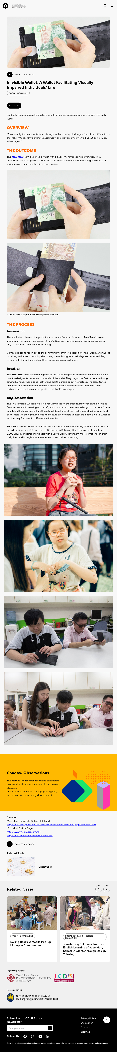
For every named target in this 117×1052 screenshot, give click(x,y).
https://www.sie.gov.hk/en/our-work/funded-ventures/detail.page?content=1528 (51, 824)
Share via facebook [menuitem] (21, 114)
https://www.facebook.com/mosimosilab (30, 835)
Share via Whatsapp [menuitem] (22, 120)
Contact (85, 1027)
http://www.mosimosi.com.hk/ (24, 831)
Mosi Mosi (17, 156)
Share (16, 105)
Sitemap (85, 1031)
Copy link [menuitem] (17, 126)
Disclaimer (87, 1022)
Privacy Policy (88, 1018)
